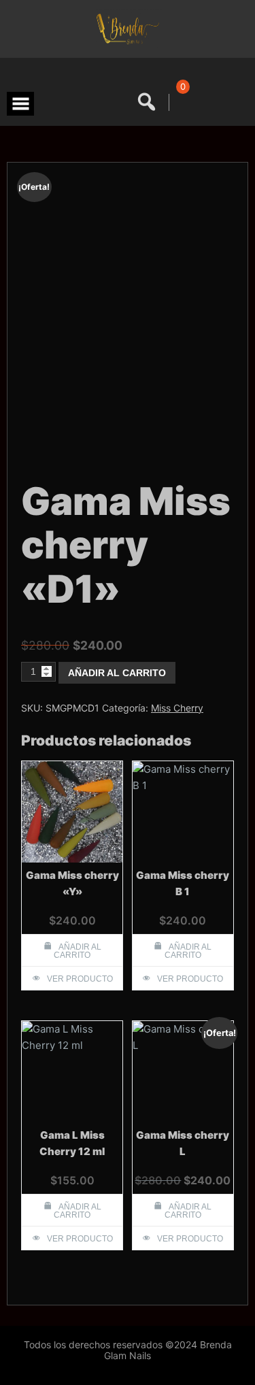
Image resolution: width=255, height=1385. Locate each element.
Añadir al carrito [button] (77, 951)
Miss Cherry (177, 708)
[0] (180, 102)
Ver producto (80, 979)
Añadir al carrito (117, 672)
